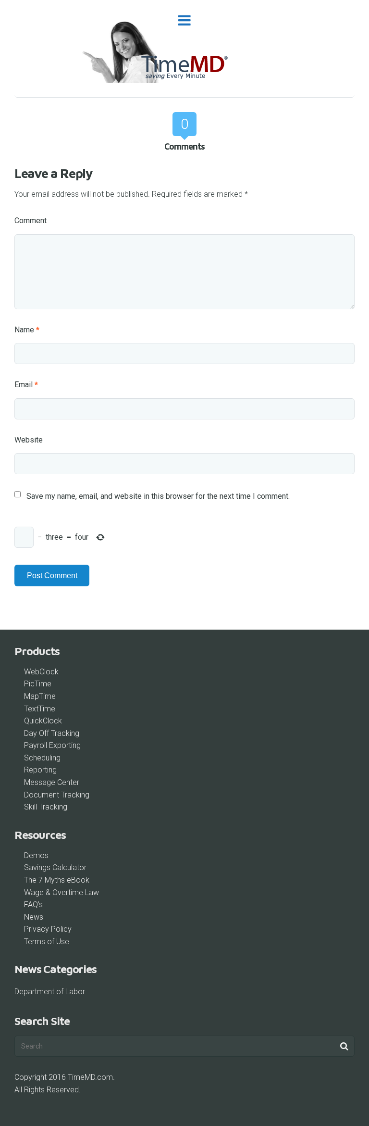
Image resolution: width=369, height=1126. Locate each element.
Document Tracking (56, 794)
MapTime (40, 696)
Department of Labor (49, 991)
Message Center (51, 782)
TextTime (39, 708)
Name (26, 329)
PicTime (37, 683)
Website (28, 439)
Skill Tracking (45, 806)
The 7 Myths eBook (56, 880)
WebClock (41, 671)
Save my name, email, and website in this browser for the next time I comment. (158, 496)
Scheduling (42, 757)
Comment (30, 220)
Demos (36, 855)
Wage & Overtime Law (61, 892)
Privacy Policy (48, 929)
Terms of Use (46, 941)
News (33, 917)
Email (26, 384)
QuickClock (43, 720)
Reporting (40, 769)
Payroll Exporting (52, 745)
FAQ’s (33, 904)
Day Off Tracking (51, 733)
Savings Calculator (55, 867)
